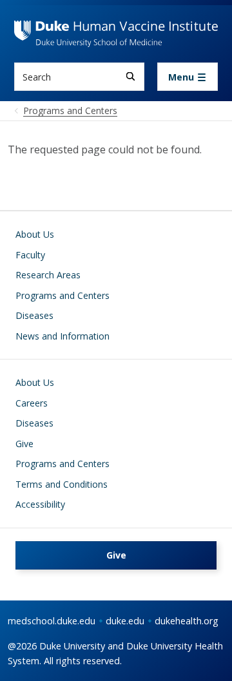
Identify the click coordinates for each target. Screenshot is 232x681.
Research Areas (48, 275)
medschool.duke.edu (51, 621)
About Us (34, 234)
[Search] (130, 76)
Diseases (34, 315)
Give (24, 443)
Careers (31, 403)
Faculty (30, 255)
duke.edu (125, 621)
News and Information (62, 336)
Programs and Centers (62, 295)
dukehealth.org (186, 621)
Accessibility (40, 504)
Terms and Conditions (61, 484)
